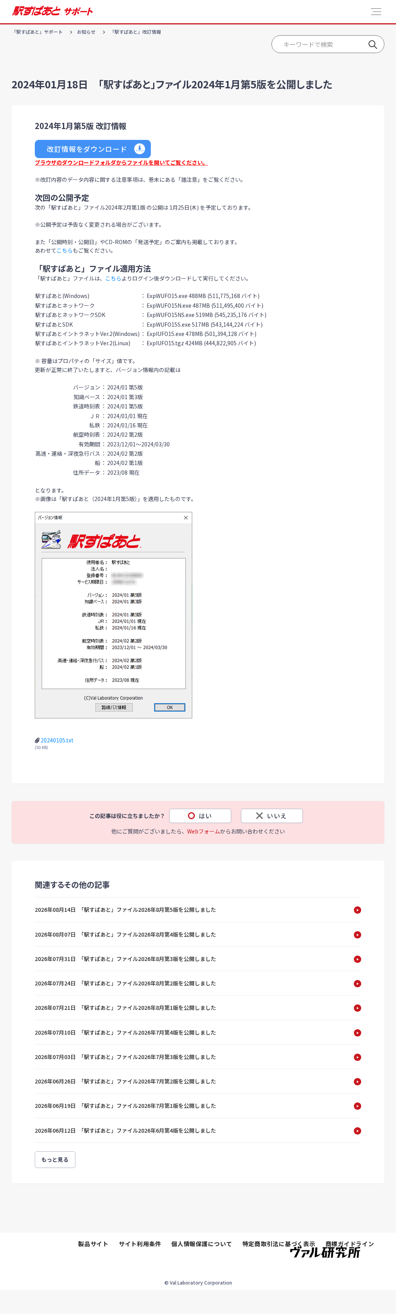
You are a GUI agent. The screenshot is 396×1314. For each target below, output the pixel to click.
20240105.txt (57, 740)
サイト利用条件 (140, 1244)
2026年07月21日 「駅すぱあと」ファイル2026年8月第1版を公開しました (125, 1007)
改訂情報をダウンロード (87, 149)
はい (205, 815)
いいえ (277, 815)
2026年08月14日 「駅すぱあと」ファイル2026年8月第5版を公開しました (125, 909)
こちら (64, 250)
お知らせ (86, 31)
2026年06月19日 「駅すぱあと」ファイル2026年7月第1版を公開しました (125, 1105)
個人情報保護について (201, 1244)
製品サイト (93, 1244)
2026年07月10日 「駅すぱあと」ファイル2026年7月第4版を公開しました (125, 1032)
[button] (376, 11)
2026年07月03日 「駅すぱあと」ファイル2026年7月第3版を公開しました (125, 1057)
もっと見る (55, 1159)
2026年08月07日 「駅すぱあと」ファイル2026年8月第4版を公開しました (125, 934)
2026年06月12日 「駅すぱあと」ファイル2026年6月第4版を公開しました (125, 1130)
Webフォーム (203, 831)
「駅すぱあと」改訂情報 (135, 31)
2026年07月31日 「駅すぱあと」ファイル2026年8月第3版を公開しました (125, 959)
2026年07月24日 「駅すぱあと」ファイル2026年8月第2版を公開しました (125, 983)
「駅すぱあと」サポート (37, 31)
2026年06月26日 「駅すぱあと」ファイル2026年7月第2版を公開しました (125, 1081)
